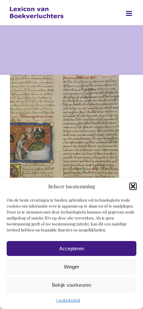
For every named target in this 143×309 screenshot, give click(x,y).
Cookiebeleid (68, 300)
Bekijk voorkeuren (71, 285)
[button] (133, 186)
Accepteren (71, 248)
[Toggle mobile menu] (129, 13)
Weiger (71, 267)
